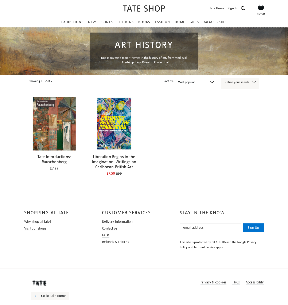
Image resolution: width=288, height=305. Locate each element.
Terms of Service (204, 247)
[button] (243, 9)
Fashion (162, 22)
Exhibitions (72, 22)
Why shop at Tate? (37, 222)
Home (180, 22)
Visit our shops (35, 228)
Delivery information (117, 222)
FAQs (105, 235)
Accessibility (255, 282)
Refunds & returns (115, 242)
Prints (107, 22)
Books (144, 22)
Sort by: (169, 81)
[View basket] (261, 8)
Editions (125, 22)
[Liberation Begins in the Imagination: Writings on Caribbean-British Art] (114, 124)
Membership (215, 22)
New (92, 22)
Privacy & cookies (213, 282)
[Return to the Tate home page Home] (144, 9)
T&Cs (236, 282)
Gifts (194, 22)
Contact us (109, 228)
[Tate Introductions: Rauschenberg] (54, 124)
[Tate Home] (57, 283)
